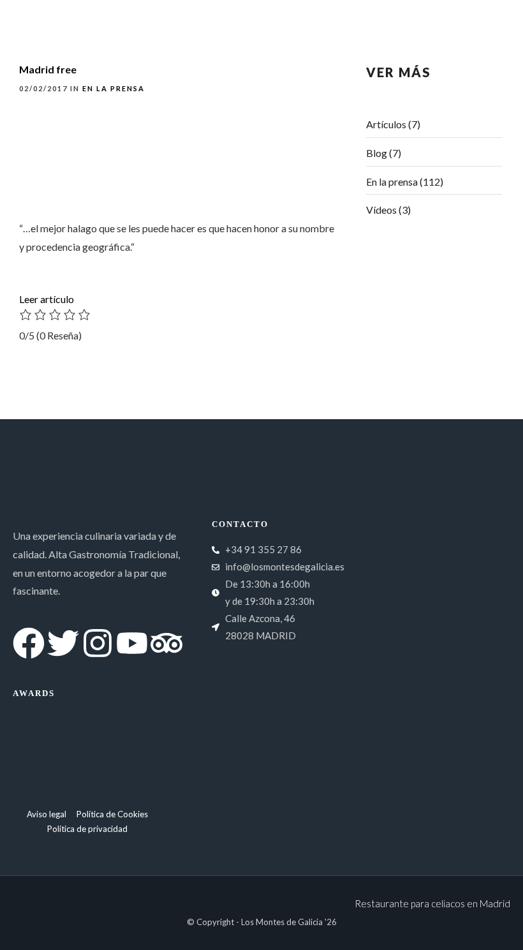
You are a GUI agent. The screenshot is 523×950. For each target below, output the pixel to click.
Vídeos (381, 210)
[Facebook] (353, 16)
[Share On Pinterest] (68, 922)
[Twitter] (388, 16)
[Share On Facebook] (32, 922)
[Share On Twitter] (50, 922)
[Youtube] (457, 16)
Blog (376, 153)
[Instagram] (422, 16)
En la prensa (392, 181)
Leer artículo (46, 299)
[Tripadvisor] (491, 16)
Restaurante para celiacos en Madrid (432, 903)
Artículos (386, 124)
